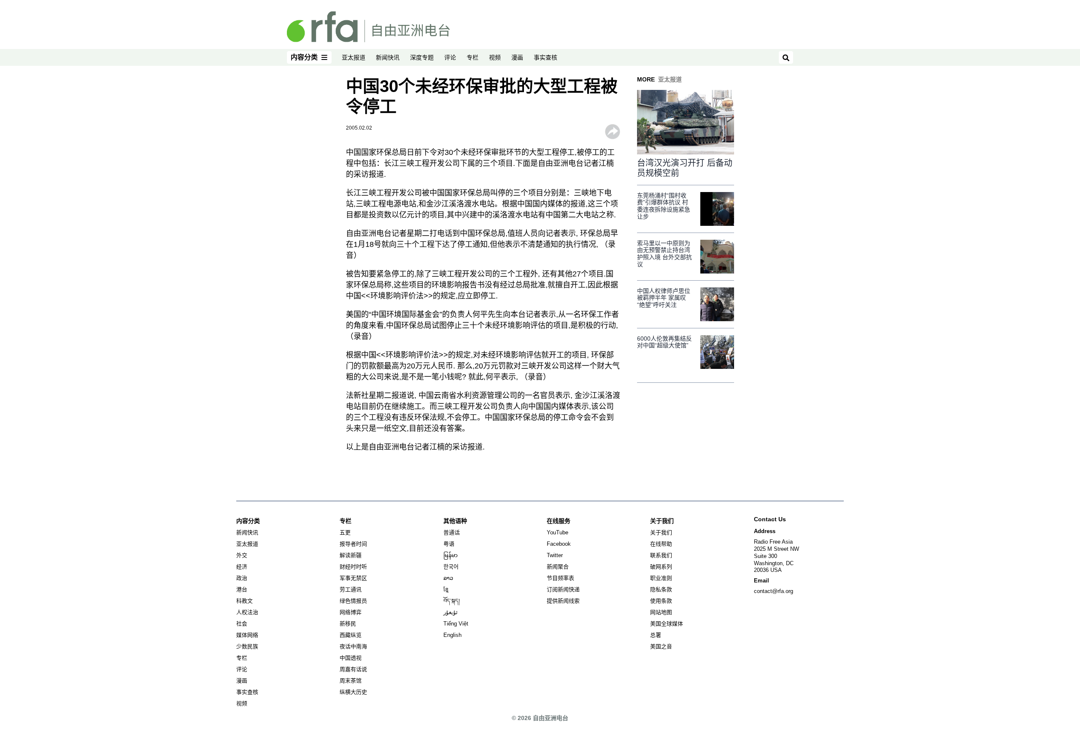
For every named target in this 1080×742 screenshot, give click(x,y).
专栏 (472, 57)
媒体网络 (247, 635)
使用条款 (661, 601)
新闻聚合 (558, 566)
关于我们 (661, 532)
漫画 (517, 57)
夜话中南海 (353, 646)
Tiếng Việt (455, 623)
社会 (241, 623)
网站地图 (661, 612)
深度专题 (422, 57)
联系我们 (661, 555)
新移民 (348, 623)
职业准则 (661, 578)
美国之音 (661, 646)
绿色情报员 (353, 601)
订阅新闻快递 (563, 589)
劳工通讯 (351, 589)
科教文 (244, 601)
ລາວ (448, 578)
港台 (241, 589)
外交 (241, 555)
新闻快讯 (388, 57)
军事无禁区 (353, 578)
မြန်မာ (450, 555)
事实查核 (545, 57)
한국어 (451, 566)
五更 (345, 532)
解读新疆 (351, 555)
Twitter (555, 555)
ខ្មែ (445, 589)
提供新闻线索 (563, 601)
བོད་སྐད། (451, 601)
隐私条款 (661, 589)
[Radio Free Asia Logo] (368, 26)
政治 (241, 578)
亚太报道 (353, 57)
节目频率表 (560, 578)
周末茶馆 (351, 680)
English (452, 635)
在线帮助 (661, 544)
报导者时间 (353, 544)
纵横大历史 (353, 692)
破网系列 (661, 566)
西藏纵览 (351, 635)
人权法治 (247, 612)
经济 (241, 566)
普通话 (451, 532)
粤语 (448, 544)
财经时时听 (353, 566)
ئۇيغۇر (450, 612)
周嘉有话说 (353, 669)
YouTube (557, 532)
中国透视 (351, 658)
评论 (450, 57)
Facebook (559, 544)
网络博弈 (351, 612)
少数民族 (247, 646)
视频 (495, 57)
